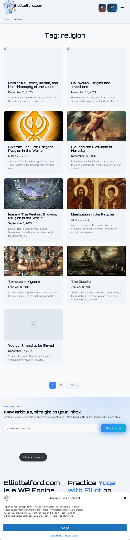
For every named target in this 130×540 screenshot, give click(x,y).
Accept (65, 527)
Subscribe (113, 428)
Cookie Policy (56, 535)
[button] (125, 498)
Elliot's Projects (33, 457)
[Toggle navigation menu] (122, 7)
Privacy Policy (72, 535)
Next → (73, 385)
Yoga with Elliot (91, 486)
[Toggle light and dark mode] (9, 12)
